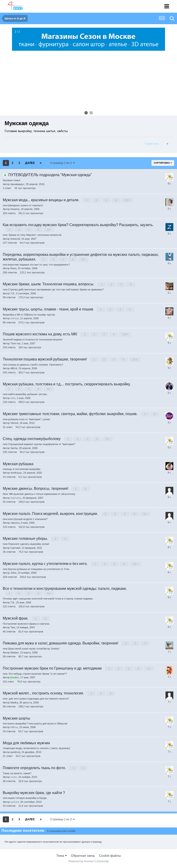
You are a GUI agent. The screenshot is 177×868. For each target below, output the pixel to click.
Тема (60, 855)
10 (125, 334)
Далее (30, 163)
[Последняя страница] (41, 163)
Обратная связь (83, 855)
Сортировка (162, 163)
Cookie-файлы (110, 855)
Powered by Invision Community (88, 861)
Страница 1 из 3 (61, 163)
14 (135, 564)
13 (127, 200)
